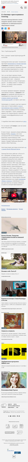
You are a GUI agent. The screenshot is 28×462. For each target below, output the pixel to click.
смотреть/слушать (12, 405)
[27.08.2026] (14, 313)
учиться (18, 405)
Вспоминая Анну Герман (9, 390)
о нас (17, 407)
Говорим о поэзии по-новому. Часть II (10, 274)
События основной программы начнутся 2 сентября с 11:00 (13, 366)
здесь (24, 121)
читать (15, 404)
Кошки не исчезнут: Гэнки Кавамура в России (13, 299)
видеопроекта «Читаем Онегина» (17, 63)
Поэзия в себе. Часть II (8, 271)
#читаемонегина (5, 205)
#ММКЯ (2, 248)
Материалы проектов (12, 209)
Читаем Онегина (14, 11)
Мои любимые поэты (5, 371)
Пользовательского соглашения (11, 3)
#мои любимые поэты (11, 396)
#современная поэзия (9, 248)
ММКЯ (2, 343)
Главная (3, 209)
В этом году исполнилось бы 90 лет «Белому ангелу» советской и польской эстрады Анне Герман (13, 393)
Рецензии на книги (5, 312)
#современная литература (6, 308)
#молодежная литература (6, 339)
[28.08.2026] (14, 218)
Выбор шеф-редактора (6, 217)
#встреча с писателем (17, 308)
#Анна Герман (4, 396)
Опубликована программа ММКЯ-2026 (10, 362)
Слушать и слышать (8, 331)
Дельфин (13, 134)
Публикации (3, 252)
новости (10, 404)
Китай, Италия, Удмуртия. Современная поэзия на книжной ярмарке (12, 237)
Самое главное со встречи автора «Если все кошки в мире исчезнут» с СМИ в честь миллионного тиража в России (13, 304)
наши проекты (11, 407)
